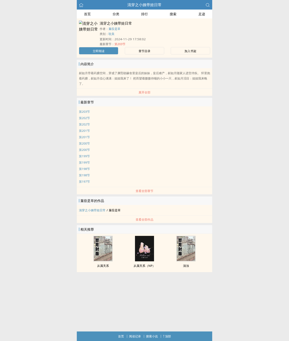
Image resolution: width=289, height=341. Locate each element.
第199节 (84, 156)
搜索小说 (152, 336)
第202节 (84, 118)
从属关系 (103, 266)
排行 (144, 14)
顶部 (168, 336)
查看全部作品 (144, 219)
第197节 (84, 182)
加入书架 (190, 51)
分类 (116, 14)
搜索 (173, 14)
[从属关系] (103, 260)
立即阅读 (99, 51)
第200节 (84, 143)
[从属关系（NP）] (144, 260)
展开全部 (144, 92)
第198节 (84, 169)
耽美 (111, 34)
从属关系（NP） (144, 266)
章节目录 (144, 51)
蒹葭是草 (114, 29)
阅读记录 (135, 336)
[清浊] (185, 260)
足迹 (201, 14)
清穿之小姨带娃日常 (144, 4)
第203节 (119, 44)
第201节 (84, 131)
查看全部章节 (144, 191)
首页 (87, 14)
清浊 (186, 266)
